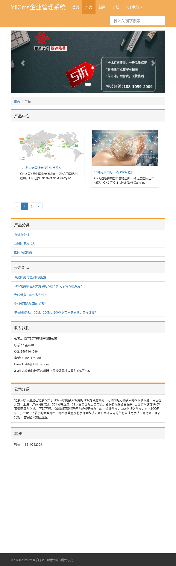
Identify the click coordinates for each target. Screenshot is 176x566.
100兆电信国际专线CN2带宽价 (40, 167)
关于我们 (132, 7)
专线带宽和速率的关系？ (30, 303)
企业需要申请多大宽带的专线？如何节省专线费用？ (48, 286)
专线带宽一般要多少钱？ (30, 295)
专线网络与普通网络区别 (30, 277)
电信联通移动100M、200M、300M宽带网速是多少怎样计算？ (55, 312)
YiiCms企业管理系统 (38, 7)
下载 (115, 7)
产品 (88, 7)
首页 (75, 7)
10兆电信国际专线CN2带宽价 (114, 172)
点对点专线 (21, 234)
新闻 (102, 7)
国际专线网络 (23, 252)
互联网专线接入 (24, 243)
